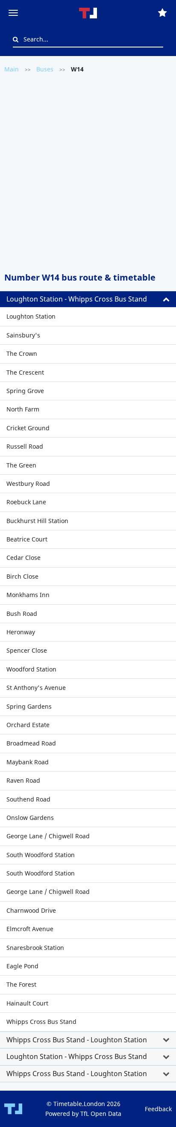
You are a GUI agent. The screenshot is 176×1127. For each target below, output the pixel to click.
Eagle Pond (22, 966)
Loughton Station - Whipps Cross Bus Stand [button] (76, 299)
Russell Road (24, 446)
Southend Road (28, 799)
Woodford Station (31, 669)
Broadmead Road (31, 743)
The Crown (21, 353)
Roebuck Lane (26, 502)
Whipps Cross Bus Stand (41, 1022)
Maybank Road (27, 762)
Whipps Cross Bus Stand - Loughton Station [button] (76, 1039)
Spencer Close (26, 650)
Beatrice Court (26, 539)
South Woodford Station (40, 855)
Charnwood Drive (31, 910)
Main (11, 69)
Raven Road (23, 780)
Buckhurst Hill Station (37, 521)
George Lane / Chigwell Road (48, 836)
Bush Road (21, 613)
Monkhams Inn (28, 595)
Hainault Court (27, 1003)
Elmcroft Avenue (29, 929)
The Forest (21, 984)
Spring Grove (25, 391)
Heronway (20, 632)
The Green (21, 465)
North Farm (22, 409)
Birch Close (22, 576)
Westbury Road (28, 483)
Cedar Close (23, 557)
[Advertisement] (88, 172)
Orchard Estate (28, 725)
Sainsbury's (23, 335)
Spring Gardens (29, 706)
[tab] (88, 299)
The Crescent (25, 372)
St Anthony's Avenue (36, 687)
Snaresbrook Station (35, 948)
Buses (44, 69)
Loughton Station (31, 316)
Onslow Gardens (30, 817)
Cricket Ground (28, 428)
